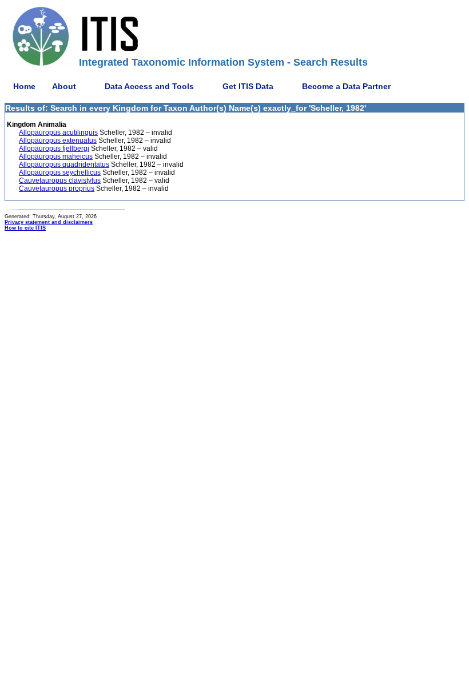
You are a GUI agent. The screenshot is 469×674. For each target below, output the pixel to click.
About (64, 86)
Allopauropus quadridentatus (64, 164)
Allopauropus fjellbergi (54, 149)
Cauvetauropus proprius (56, 188)
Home (24, 86)
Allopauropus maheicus (56, 157)
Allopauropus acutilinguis (58, 133)
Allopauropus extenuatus (58, 141)
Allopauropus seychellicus (60, 172)
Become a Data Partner (346, 86)
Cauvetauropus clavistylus (60, 180)
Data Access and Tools (149, 86)
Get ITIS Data (247, 86)
